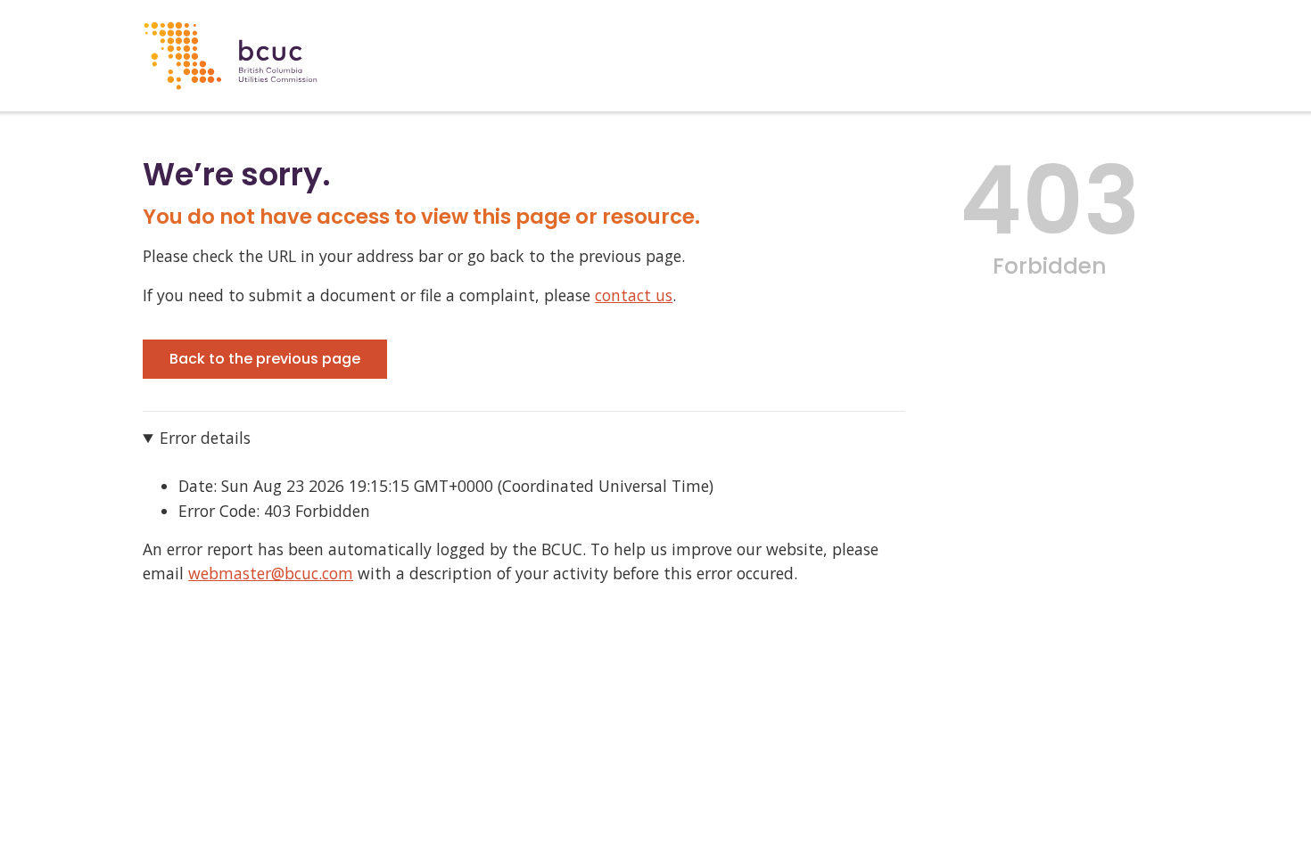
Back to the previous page (264, 358)
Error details (205, 437)
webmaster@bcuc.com (270, 573)
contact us (633, 295)
